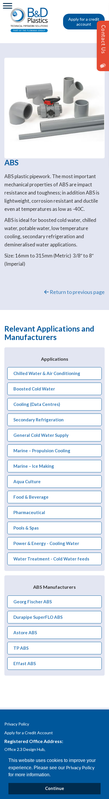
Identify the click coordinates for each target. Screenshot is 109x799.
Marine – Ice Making (33, 466)
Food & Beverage (31, 497)
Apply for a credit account (83, 22)
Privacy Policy (80, 767)
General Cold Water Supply (41, 435)
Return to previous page (77, 292)
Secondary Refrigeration (38, 419)
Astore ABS (25, 632)
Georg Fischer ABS (32, 601)
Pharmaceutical (29, 512)
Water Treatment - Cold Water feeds (51, 558)
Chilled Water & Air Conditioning (46, 373)
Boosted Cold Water (34, 388)
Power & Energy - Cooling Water (46, 543)
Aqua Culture (27, 481)
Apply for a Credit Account (28, 732)
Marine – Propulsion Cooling (41, 450)
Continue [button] (54, 788)
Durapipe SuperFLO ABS (37, 617)
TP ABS (20, 648)
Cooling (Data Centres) (36, 404)
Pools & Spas (26, 527)
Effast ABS (24, 663)
